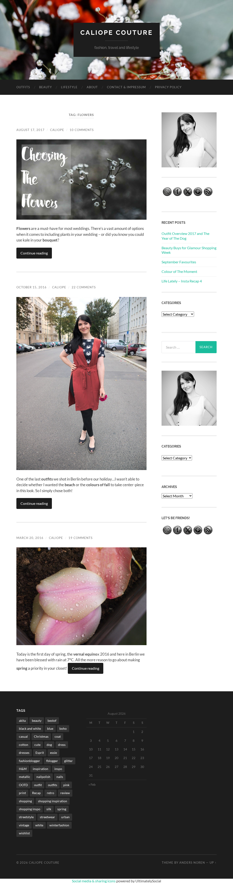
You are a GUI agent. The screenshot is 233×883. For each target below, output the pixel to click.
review (65, 793)
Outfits (23, 87)
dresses (24, 753)
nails (59, 777)
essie (53, 753)
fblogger (52, 761)
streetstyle (26, 817)
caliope (57, 130)
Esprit (39, 753)
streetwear (47, 817)
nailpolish (43, 777)
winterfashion (59, 825)
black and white (30, 728)
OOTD (23, 785)
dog (49, 745)
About (92, 87)
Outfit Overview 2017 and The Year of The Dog (185, 235)
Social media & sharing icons (94, 881)
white (39, 825)
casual (23, 736)
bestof (52, 720)
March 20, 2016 (29, 538)
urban (65, 817)
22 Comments (84, 287)
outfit (38, 785)
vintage (24, 825)
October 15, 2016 (31, 287)
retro (50, 793)
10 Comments (82, 130)
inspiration (40, 769)
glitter (68, 761)
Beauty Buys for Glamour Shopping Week (189, 250)
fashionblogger (29, 761)
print (22, 793)
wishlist (24, 833)
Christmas (41, 736)
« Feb (92, 784)
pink (66, 785)
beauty (36, 720)
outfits (52, 785)
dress (62, 745)
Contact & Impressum (126, 87)
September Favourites (179, 262)
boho (63, 728)
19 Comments (80, 538)
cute (37, 745)
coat (58, 736)
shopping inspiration (52, 801)
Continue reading (34, 253)
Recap (36, 793)
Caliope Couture (116, 32)
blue (50, 728)
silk (48, 809)
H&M (23, 769)
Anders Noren (192, 862)
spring (61, 809)
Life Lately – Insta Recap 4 (182, 281)
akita (22, 720)
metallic (24, 777)
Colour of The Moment (179, 271)
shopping (25, 801)
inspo (58, 769)
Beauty (45, 87)
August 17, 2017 (30, 130)
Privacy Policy (168, 87)
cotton (23, 745)
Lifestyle (69, 87)
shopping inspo (29, 809)
